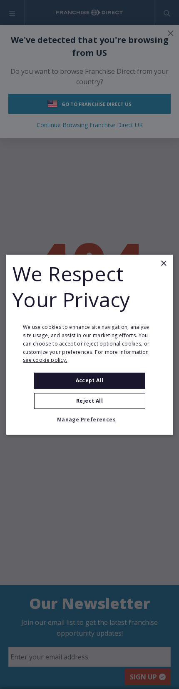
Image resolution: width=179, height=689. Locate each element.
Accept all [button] (90, 380)
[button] (89, 419)
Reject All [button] (89, 400)
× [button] (163, 263)
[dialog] (89, 344)
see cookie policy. (45, 359)
